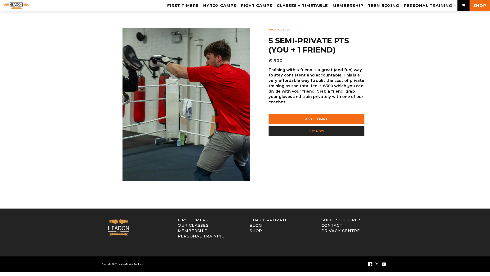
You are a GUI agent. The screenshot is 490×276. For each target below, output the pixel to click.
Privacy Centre (340, 231)
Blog (256, 225)
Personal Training (201, 236)
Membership (347, 5)
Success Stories (341, 220)
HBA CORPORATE (269, 220)
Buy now (316, 131)
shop (256, 231)
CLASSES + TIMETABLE (302, 5)
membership (193, 231)
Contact (332, 225)
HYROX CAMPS (219, 5)
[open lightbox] (186, 104)
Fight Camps (256, 5)
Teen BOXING (383, 5)
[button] (429, 5)
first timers (182, 5)
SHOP (479, 5)
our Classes (193, 225)
